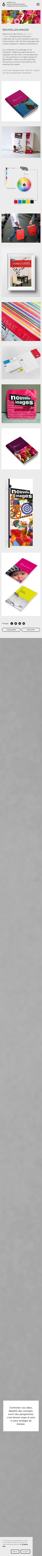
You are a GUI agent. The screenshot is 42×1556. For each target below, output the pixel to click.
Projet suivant (31, 629)
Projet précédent (11, 629)
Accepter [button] (25, 1551)
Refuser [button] (15, 1551)
